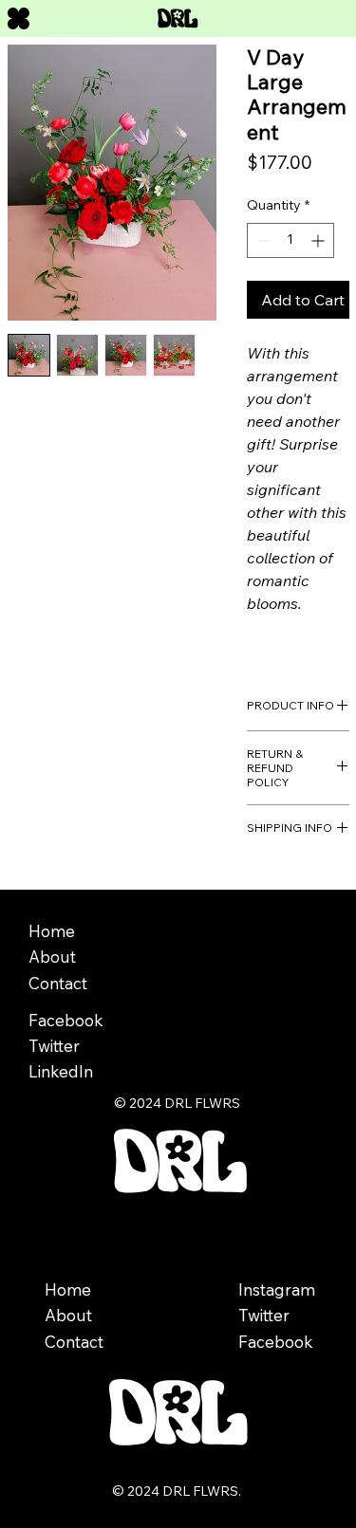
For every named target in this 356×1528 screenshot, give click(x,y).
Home (70, 1289)
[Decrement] (261, 240)
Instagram (276, 1289)
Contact (74, 1342)
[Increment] (319, 240)
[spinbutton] (290, 240)
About (68, 1315)
